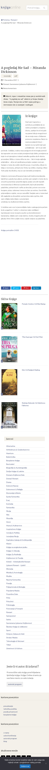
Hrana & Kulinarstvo (14, 525)
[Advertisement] (24, 46)
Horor (8, 522)
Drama (8, 482)
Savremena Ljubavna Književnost (22, 84)
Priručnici (9, 601)
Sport (8, 630)
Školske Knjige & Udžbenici (16, 627)
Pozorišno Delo (12, 594)
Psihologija (10, 605)
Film (7, 515)
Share (6, 288)
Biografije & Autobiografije (16, 468)
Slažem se (25, 766)
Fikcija (8, 511)
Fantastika (10, 507)
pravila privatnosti (10, 712)
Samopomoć (11, 616)
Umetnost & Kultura (14, 648)
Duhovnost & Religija (14, 489)
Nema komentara (9, 88)
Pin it (27, 288)
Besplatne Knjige (13, 460)
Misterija (9, 569)
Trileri (8, 645)
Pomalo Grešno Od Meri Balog (33, 304)
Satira (8, 619)
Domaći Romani (12, 478)
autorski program (15, 684)
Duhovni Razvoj (12, 486)
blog (5, 741)
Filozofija (9, 518)
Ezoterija (9, 504)
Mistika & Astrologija (14, 572)
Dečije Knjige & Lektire (15, 471)
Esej (8, 500)
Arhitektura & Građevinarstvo (18, 450)
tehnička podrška (10, 709)
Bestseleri (10, 464)
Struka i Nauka (11, 637)
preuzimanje (8, 706)
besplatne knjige (10, 715)
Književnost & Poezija (14, 558)
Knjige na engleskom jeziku (16, 547)
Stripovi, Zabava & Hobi (15, 634)
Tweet (17, 288)
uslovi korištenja (10, 735)
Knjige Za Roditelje (13, 554)
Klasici (8, 544)
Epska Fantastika (12, 497)
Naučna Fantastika (13, 580)
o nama (6, 733)
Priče (8, 598)
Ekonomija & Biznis (13, 493)
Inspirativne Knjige (13, 529)
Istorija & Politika (13, 533)
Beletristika (10, 457)
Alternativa (10, 446)
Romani (6, 84)
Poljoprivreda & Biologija (15, 587)
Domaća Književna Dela (15, 475)
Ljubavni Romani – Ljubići (16, 565)
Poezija (9, 583)
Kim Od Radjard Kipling (31, 370)
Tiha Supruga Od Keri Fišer (32, 337)
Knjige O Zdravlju (13, 551)
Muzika (9, 576)
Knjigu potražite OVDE (10, 230)
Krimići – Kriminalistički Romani (18, 562)
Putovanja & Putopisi (14, 609)
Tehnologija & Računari (15, 641)
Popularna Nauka (12, 590)
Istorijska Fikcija (12, 536)
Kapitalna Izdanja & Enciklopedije (19, 540)
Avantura (9, 453)
